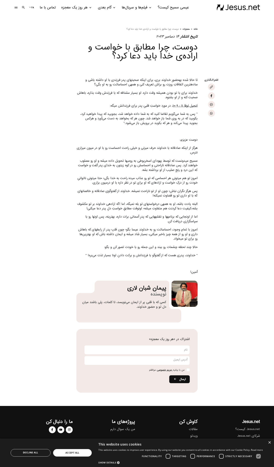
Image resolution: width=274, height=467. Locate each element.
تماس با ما (48, 7)
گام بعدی (105, 7)
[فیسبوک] (211, 95)
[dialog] (137, 453)
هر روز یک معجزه (74, 7)
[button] (180, 462)
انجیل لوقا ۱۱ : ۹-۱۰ (185, 105)
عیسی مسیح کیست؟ (173, 7)
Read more (257, 450)
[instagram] (69, 429)
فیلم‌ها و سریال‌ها (134, 7)
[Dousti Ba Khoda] (238, 7)
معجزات (186, 29)
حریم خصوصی (165, 370)
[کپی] (211, 86)
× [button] (269, 442)
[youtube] (60, 429)
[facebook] (52, 429)
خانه (196, 29)
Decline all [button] (30, 452)
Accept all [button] (72, 452)
